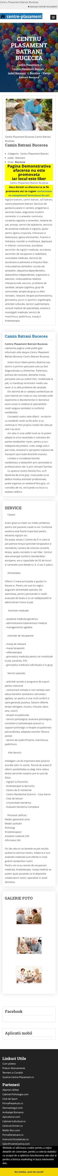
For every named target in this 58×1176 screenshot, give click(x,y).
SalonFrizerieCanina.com (16, 1143)
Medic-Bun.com (11, 1130)
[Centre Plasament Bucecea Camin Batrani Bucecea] (29, 917)
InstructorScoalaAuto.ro (15, 1139)
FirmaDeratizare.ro (12, 1134)
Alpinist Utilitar (10, 1089)
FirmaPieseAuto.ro (12, 1103)
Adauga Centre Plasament (43, 6)
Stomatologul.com (12, 1107)
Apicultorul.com (11, 1116)
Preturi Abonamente (13, 1068)
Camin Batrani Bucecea (26, 336)
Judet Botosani (17, 73)
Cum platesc (9, 1063)
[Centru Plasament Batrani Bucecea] (29, 114)
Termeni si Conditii (12, 1072)
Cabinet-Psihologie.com (15, 1094)
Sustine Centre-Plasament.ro (18, 1077)
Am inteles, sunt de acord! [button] (29, 1172)
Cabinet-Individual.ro (14, 1121)
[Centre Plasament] (21, 15)
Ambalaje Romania (12, 1112)
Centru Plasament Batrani (28, 69)
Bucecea (35, 73)
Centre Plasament (28, 64)
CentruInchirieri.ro (12, 1125)
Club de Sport (9, 1098)
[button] (53, 17)
